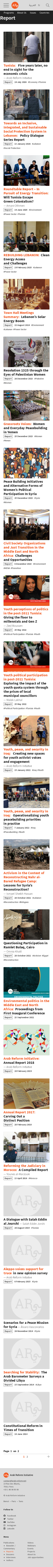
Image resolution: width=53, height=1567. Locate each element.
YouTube (11, 1522)
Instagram (11, 1525)
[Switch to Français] (39, 5)
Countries (44, 12)
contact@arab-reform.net (15, 1480)
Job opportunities (36, 1557)
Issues (33, 12)
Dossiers (10, 1554)
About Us (21, 12)
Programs (9, 12)
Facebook (11, 1515)
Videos (31, 1542)
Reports (10, 1551)
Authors (9, 1560)
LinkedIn (10, 1528)
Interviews (11, 1557)
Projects (31, 1551)
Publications (9, 1542)
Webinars (32, 1545)
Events (31, 1548)
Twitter (10, 1519)
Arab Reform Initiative (15, 5)
